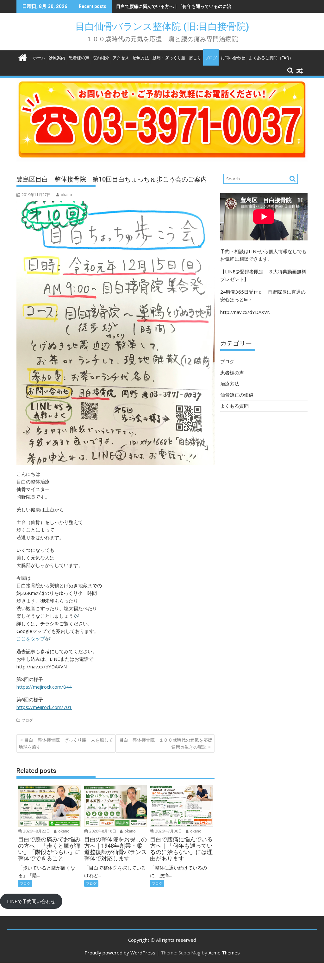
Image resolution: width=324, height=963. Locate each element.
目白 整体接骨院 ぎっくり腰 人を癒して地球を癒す (66, 743)
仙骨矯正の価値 (236, 395)
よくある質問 (234, 406)
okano (66, 194)
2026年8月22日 (36, 831)
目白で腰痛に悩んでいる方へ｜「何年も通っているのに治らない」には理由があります (202, 6)
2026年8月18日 (102, 831)
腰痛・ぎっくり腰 (169, 57)
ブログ (211, 57)
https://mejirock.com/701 (44, 707)
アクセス (121, 57)
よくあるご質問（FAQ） (271, 57)
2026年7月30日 (168, 831)
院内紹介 (101, 57)
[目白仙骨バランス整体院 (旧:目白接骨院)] (22, 57)
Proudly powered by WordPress (119, 952)
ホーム (39, 57)
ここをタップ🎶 (33, 638)
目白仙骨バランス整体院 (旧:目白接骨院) (167, 26)
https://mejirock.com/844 (44, 687)
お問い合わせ (233, 57)
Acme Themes (224, 952)
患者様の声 (79, 57)
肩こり (195, 57)
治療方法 (141, 57)
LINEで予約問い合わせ (31, 901)
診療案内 (57, 57)
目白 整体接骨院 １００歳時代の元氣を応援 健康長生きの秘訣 (167, 743)
